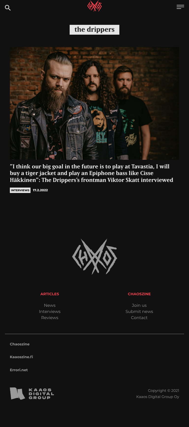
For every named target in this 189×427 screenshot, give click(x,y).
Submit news (139, 311)
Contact (139, 318)
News (49, 305)
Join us (139, 305)
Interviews (50, 311)
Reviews (49, 318)
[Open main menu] (180, 7)
